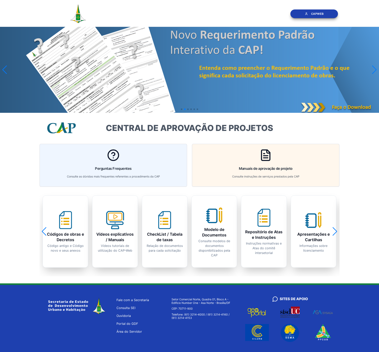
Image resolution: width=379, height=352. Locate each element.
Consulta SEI (125, 308)
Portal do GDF (127, 324)
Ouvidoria (123, 316)
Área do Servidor (129, 331)
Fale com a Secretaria (132, 300)
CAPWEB (317, 13)
